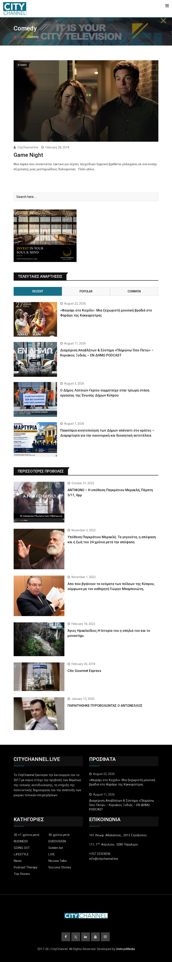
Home (20, 36)
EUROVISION (57, 841)
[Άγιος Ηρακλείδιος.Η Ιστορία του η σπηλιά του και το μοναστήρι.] (39, 639)
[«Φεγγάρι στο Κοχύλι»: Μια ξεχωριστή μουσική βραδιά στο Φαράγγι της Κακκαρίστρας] (35, 319)
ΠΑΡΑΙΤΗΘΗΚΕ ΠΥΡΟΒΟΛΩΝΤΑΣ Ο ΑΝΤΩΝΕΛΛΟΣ (105, 706)
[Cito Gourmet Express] (39, 676)
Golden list (55, 848)
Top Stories (22, 874)
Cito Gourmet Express (84, 671)
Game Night (28, 155)
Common (134, 291)
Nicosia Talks (57, 861)
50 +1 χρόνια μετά (26, 835)
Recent (37, 291)
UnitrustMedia (125, 949)
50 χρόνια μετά (58, 835)
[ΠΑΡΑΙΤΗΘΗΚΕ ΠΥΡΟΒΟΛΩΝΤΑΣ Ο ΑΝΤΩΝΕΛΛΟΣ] (39, 713)
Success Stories (59, 867)
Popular (86, 291)
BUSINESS (21, 841)
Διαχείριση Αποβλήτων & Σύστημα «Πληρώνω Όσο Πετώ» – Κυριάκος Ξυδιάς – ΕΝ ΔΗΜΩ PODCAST (121, 805)
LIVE (51, 854)
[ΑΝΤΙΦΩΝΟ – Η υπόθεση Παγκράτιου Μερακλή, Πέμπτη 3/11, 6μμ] (39, 502)
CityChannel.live (27, 147)
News (18, 861)
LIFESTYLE (21, 854)
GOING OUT (22, 848)
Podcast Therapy (25, 867)
